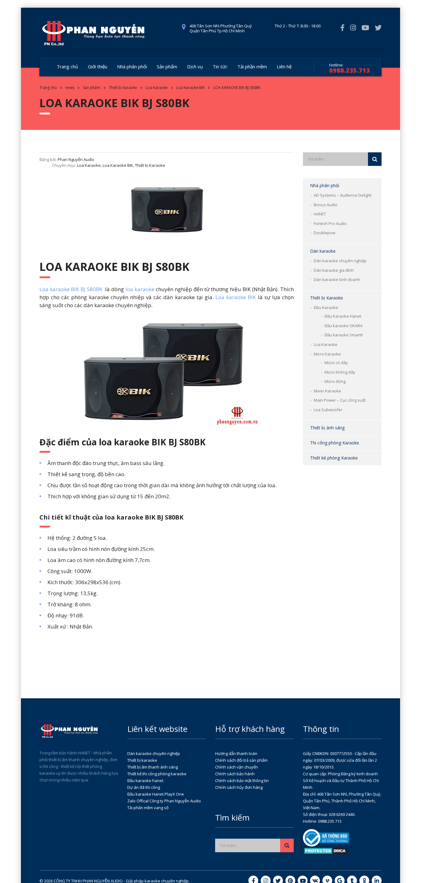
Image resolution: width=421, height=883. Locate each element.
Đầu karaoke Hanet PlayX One (155, 794)
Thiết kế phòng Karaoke (334, 458)
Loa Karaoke (325, 344)
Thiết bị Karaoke (326, 298)
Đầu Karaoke (326, 307)
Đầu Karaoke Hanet (343, 316)
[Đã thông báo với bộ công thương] (326, 837)
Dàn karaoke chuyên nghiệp (340, 260)
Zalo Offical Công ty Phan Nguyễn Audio (164, 801)
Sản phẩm (167, 66)
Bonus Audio (325, 204)
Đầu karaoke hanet (145, 780)
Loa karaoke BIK (235, 297)
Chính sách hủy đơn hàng (239, 787)
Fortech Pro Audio (330, 223)
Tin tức (220, 66)
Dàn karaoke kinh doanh (337, 279)
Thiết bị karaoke (142, 760)
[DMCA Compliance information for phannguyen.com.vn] (326, 850)
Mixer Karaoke (327, 391)
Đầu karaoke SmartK (344, 335)
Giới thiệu (97, 66)
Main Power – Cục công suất (340, 400)
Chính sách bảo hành (235, 774)
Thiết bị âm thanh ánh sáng (152, 767)
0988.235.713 (349, 70)
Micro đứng (335, 381)
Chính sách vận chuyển (236, 767)
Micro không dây (340, 372)
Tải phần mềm (252, 66)
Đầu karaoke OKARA (343, 325)
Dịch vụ (195, 66)
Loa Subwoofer (328, 409)
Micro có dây (336, 362)
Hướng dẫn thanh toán (236, 753)
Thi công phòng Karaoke (334, 443)
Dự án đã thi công (143, 787)
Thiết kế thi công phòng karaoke (156, 774)
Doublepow (324, 232)
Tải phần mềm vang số (148, 807)
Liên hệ (284, 66)
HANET (320, 214)
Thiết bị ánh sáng (327, 428)
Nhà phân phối (132, 66)
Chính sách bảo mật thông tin (242, 780)
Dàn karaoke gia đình (334, 270)
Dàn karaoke (323, 251)
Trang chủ (67, 66)
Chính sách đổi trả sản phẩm (241, 760)
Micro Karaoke (327, 354)
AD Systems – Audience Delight (342, 195)
